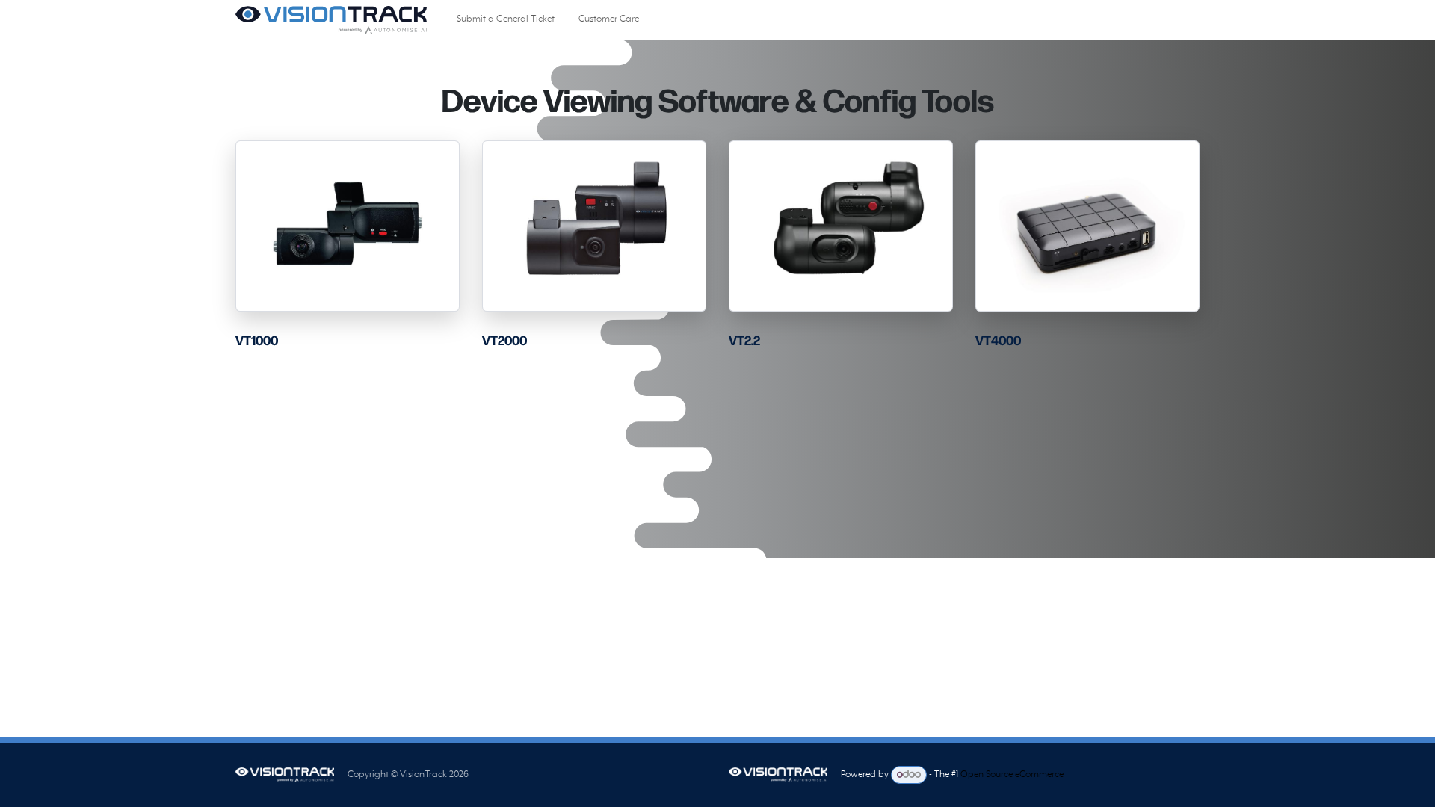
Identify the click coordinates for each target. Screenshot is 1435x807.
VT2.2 (744, 341)
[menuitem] (506, 20)
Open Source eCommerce (1012, 775)
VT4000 (998, 341)
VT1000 (256, 341)
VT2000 (504, 341)
